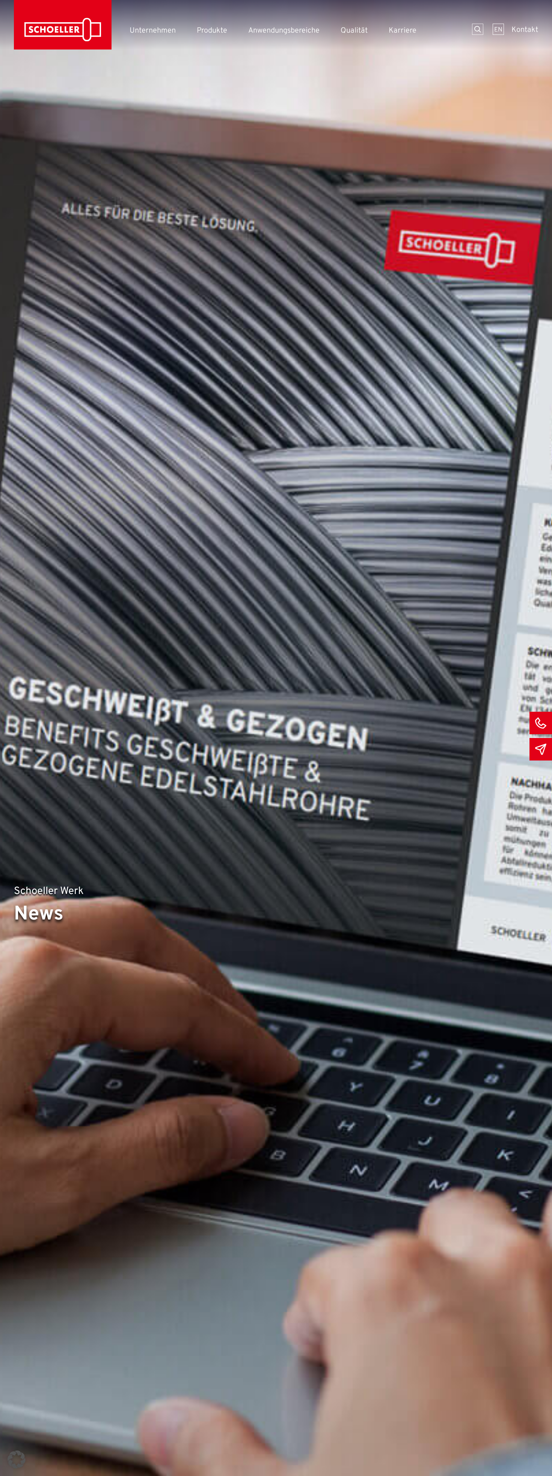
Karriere (402, 31)
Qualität (354, 31)
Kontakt (524, 30)
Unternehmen (153, 31)
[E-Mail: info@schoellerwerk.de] (540, 749)
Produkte (212, 31)
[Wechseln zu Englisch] (498, 29)
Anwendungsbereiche (284, 31)
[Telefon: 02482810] (540, 723)
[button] (16, 1459)
